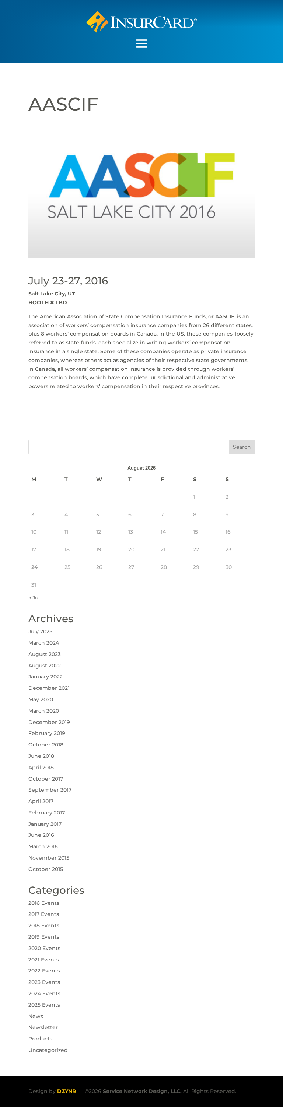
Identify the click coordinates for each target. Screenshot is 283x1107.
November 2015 (48, 858)
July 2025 (40, 631)
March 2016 (43, 846)
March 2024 (43, 643)
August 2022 (44, 665)
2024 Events (44, 993)
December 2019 (49, 722)
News (35, 1016)
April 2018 (41, 767)
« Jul (34, 597)
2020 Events (44, 948)
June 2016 (41, 835)
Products (40, 1038)
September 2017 (49, 790)
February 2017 (46, 812)
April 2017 (40, 801)
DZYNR (66, 1091)
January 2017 (45, 824)
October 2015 (45, 869)
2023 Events (44, 982)
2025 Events (44, 1005)
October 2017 (45, 778)
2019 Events (43, 937)
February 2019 (46, 733)
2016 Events (43, 903)
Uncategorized (48, 1050)
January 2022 (45, 676)
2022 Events (44, 970)
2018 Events (43, 925)
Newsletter (43, 1027)
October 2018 (45, 744)
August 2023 (44, 654)
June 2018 (41, 756)
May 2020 (40, 699)
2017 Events (43, 914)
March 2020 (43, 710)
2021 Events (43, 959)
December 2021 (49, 688)
